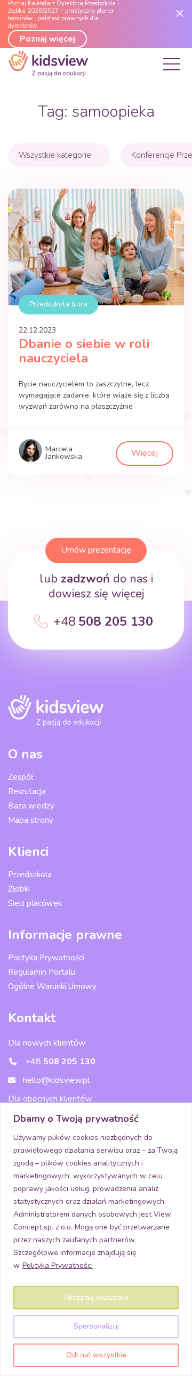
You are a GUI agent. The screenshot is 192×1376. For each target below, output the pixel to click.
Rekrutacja (27, 791)
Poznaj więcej (47, 39)
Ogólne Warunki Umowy (52, 986)
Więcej (144, 453)
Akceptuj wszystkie (96, 1297)
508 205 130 (103, 621)
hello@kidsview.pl (55, 1080)
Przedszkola (30, 874)
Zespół (20, 777)
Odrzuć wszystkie (96, 1355)
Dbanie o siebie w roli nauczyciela (84, 351)
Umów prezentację (96, 550)
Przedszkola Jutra (58, 304)
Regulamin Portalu (41, 972)
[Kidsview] (48, 74)
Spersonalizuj (96, 1326)
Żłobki (19, 889)
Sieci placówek (35, 903)
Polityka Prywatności (57, 1265)
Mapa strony (30, 820)
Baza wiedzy (31, 805)
